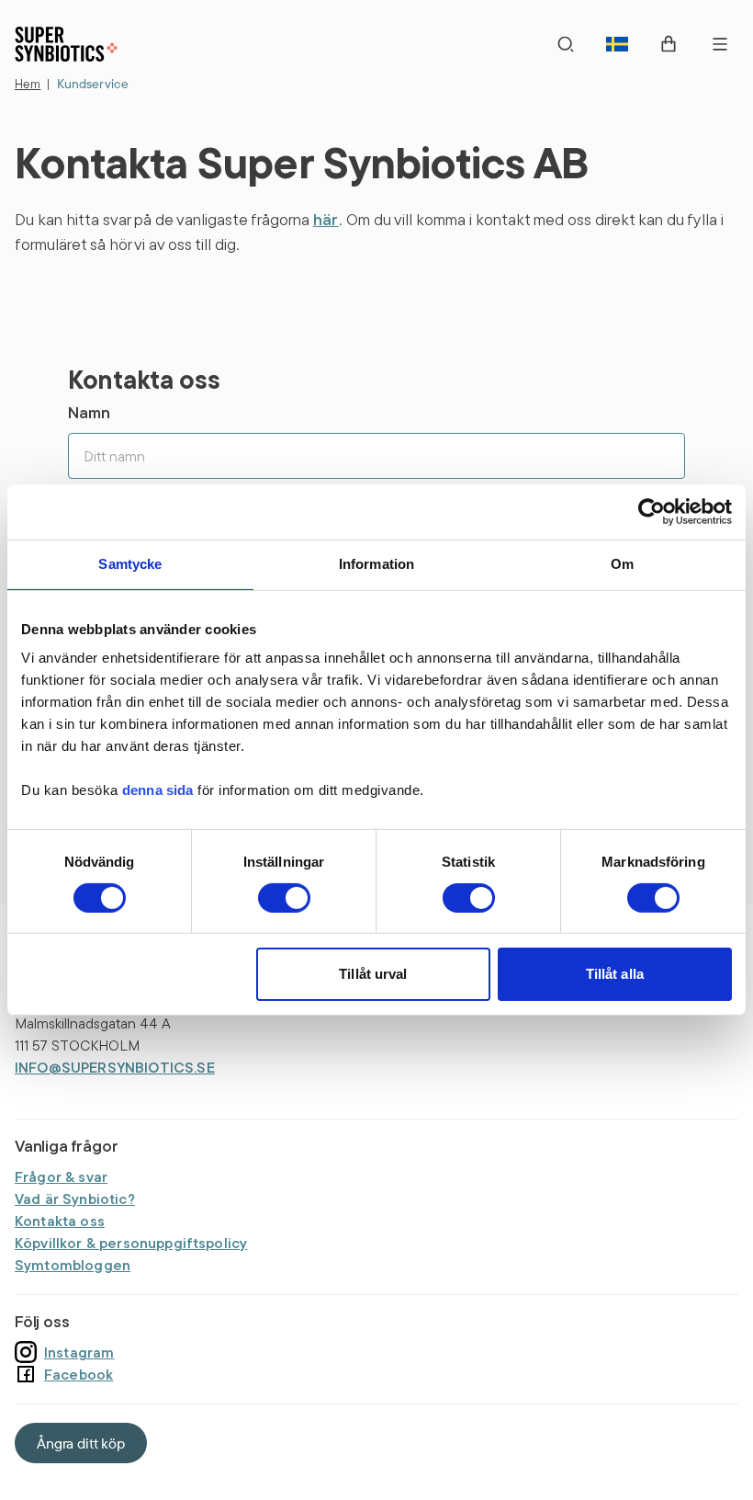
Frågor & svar (61, 1176)
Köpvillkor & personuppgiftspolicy (131, 1242)
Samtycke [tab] (130, 564)
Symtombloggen (72, 1265)
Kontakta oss (60, 1220)
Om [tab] (622, 564)
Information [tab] (377, 564)
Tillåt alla (615, 974)
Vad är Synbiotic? (75, 1198)
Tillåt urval (373, 974)
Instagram (79, 1352)
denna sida (158, 790)
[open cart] (668, 44)
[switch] (284, 898)
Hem (27, 83)
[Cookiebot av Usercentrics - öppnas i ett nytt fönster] (651, 512)
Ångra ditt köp (81, 1443)
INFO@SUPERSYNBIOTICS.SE (115, 1067)
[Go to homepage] (66, 44)
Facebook (78, 1374)
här (326, 219)
